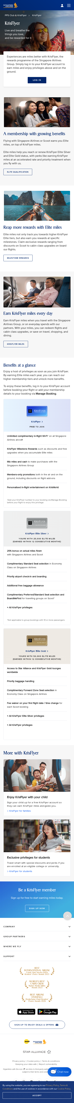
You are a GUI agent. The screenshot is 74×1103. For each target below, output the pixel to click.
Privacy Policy (52, 1085)
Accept (37, 1095)
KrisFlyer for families (20, 810)
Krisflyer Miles (15, 344)
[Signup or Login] (66, 5)
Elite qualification (18, 172)
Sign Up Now (37, 908)
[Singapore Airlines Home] (10, 9)
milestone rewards (18, 258)
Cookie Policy (63, 1088)
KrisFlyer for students (20, 871)
